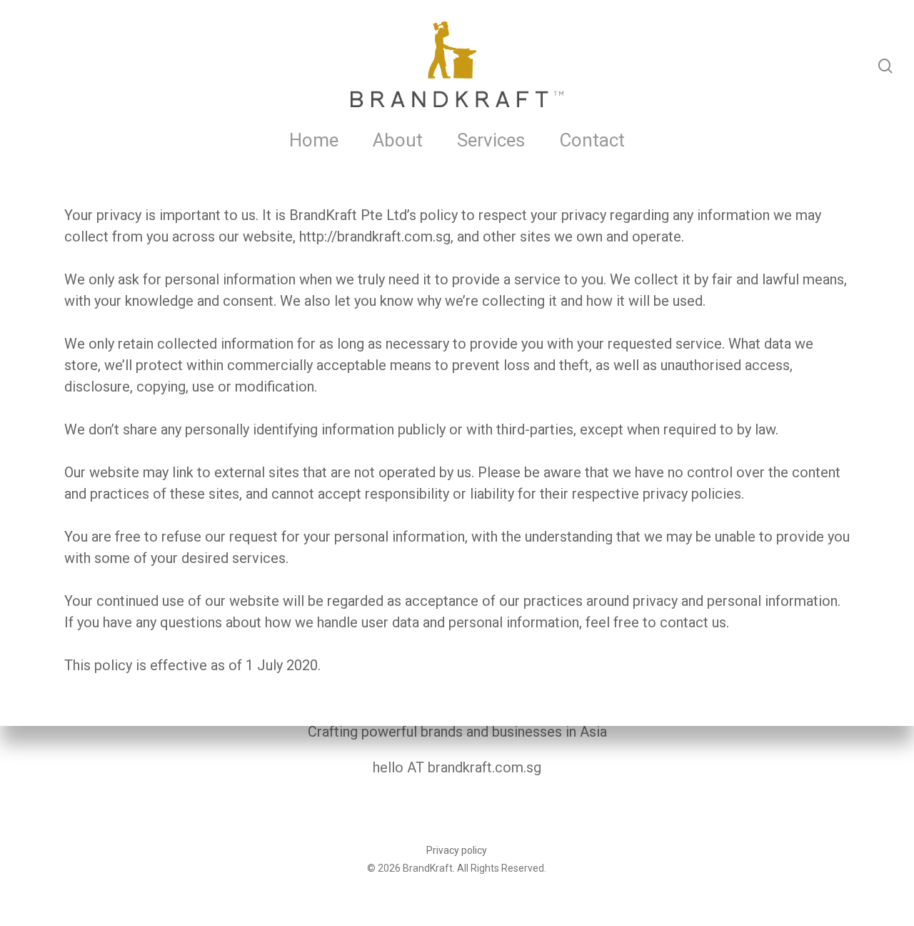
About (398, 140)
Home (313, 140)
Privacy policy (456, 850)
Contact (592, 140)
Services (491, 140)
